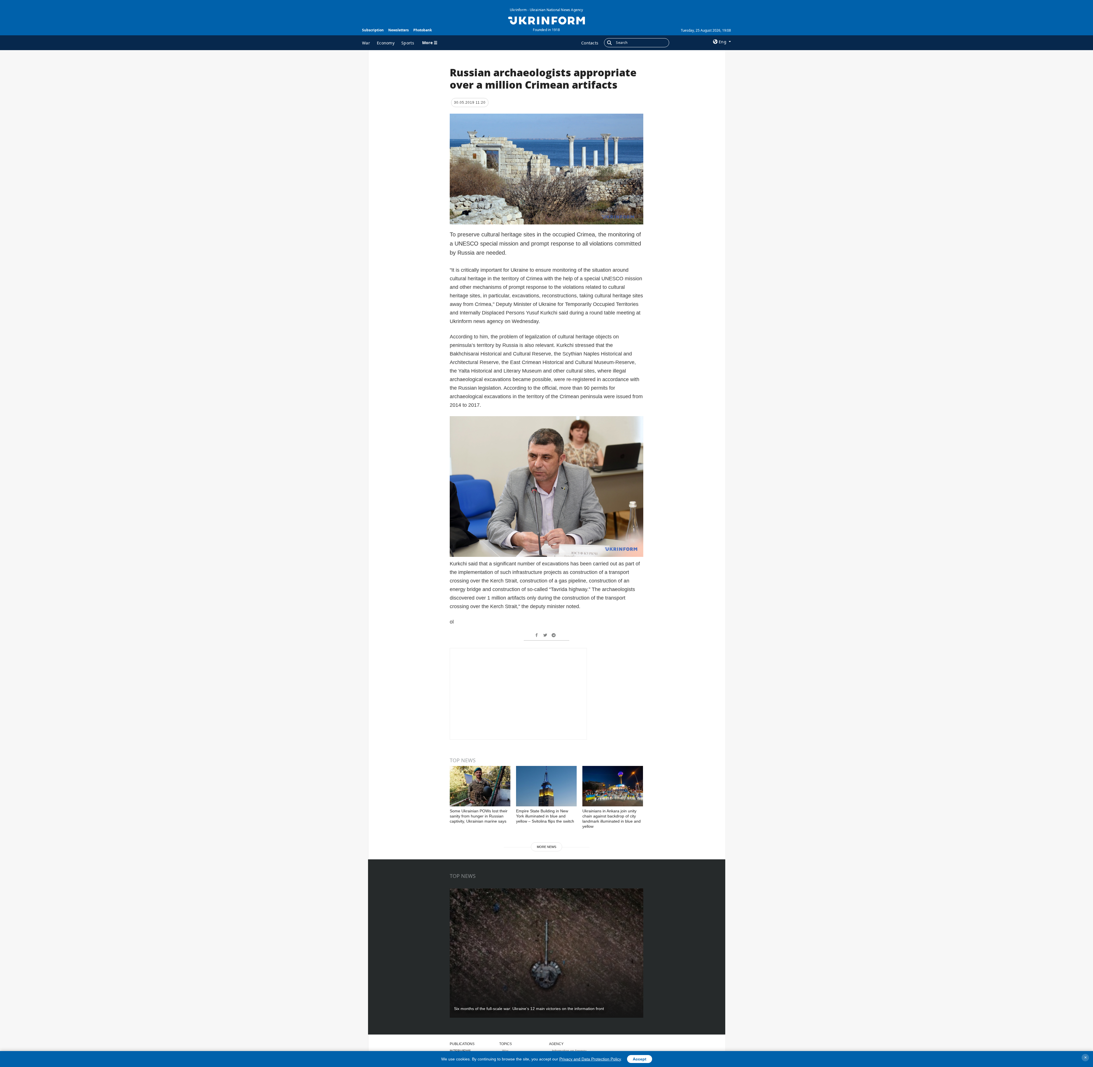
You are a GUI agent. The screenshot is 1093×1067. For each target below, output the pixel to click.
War (366, 43)
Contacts (589, 43)
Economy (386, 43)
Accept (639, 1059)
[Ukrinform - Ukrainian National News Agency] (546, 20)
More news (546, 847)
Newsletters (398, 30)
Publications (462, 1044)
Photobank (422, 30)
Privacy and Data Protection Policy (590, 1059)
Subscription (373, 30)
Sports (407, 43)
